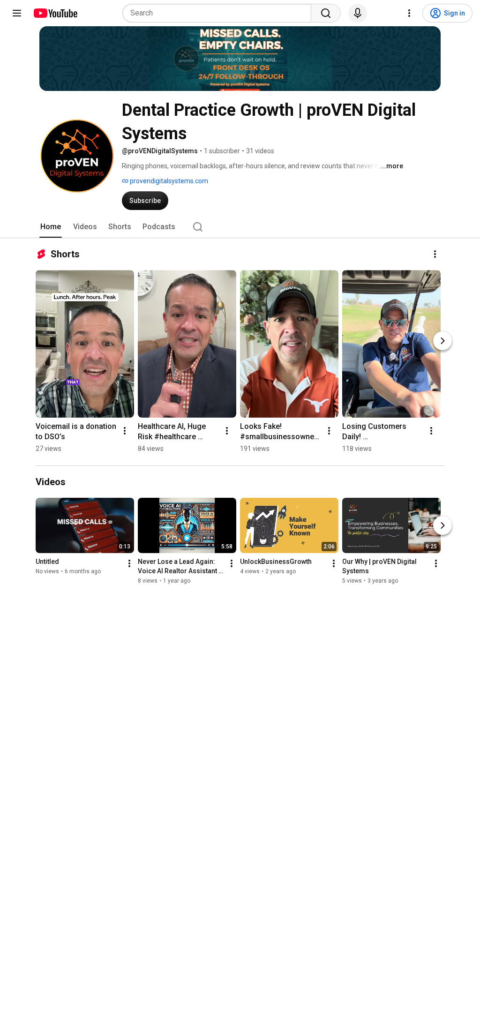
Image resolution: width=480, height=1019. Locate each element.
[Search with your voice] (357, 13)
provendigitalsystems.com (168, 181)
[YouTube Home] (55, 13)
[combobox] (219, 13)
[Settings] (409, 13)
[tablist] (240, 227)
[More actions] (435, 254)
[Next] (442, 340)
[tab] (50, 227)
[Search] (326, 13)
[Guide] (16, 13)
